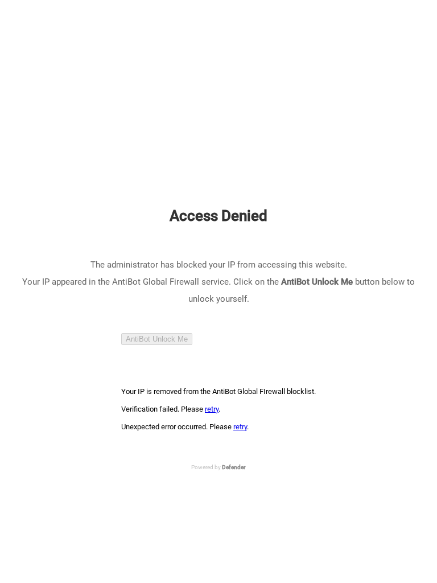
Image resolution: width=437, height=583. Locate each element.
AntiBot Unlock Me (157, 339)
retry (211, 409)
